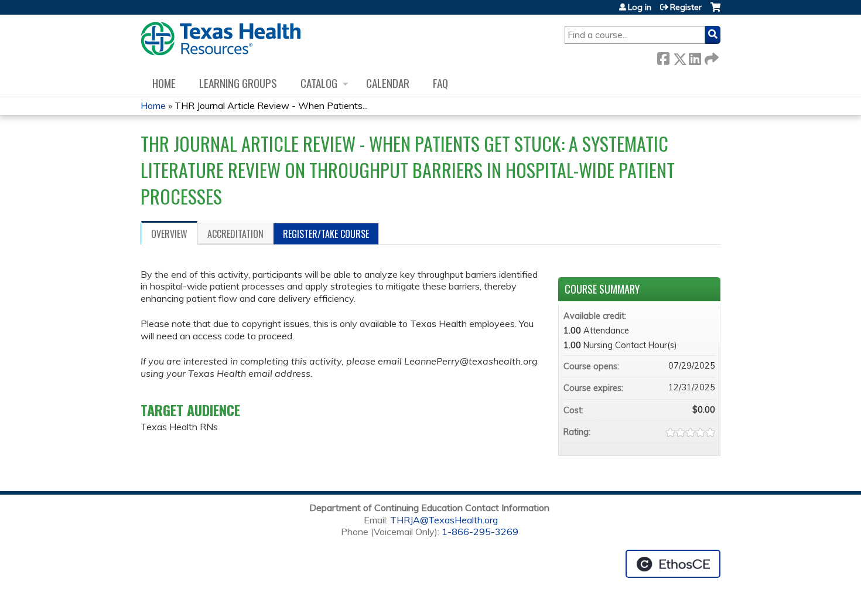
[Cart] (715, 11)
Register (686, 7)
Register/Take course (326, 234)
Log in (639, 7)
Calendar (387, 82)
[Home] (220, 39)
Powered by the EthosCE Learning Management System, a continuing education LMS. (673, 564)
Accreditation (235, 234)
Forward (710, 56)
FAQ (440, 82)
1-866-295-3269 (480, 531)
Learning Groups (238, 82)
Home (164, 82)
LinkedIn (695, 56)
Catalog (318, 82)
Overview (169, 234)
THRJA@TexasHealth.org (444, 520)
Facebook (663, 56)
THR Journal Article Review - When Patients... (271, 105)
